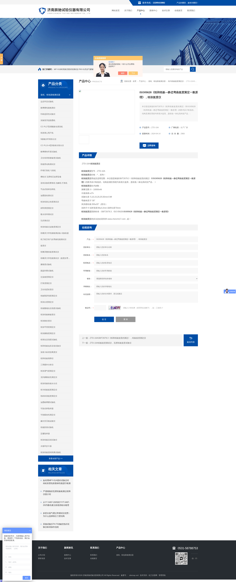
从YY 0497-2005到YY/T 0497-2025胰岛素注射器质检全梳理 (56, 503)
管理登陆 (162, 575)
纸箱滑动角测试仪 (48, 164)
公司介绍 (41, 555)
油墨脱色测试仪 (47, 195)
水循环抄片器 (46, 446)
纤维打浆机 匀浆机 (48, 170)
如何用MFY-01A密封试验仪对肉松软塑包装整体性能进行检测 (57, 481)
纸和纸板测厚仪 (47, 358)
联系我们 (191, 10)
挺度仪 (43, 246)
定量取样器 (45, 434)
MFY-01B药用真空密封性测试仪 (66, 69)
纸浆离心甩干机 (47, 133)
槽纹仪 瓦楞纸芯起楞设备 (51, 177)
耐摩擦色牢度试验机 (49, 152)
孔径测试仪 (45, 221)
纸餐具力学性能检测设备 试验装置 (55, 233)
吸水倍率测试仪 (47, 214)
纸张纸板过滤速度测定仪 (51, 227)
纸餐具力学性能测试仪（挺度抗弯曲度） (56, 258)
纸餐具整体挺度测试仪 (50, 252)
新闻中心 (153, 10)
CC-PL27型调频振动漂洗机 (52, 127)
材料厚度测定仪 (47, 208)
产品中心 (141, 10)
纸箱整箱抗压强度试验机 (51, 308)
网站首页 (116, 10)
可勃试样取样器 (47, 408)
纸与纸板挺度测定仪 (49, 390)
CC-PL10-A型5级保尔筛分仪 (52, 145)
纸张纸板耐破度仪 (48, 314)
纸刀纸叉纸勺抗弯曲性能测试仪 (53, 239)
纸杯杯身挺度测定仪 (49, 396)
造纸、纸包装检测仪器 (50, 95)
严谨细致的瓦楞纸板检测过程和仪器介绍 (57, 492)
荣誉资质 (41, 558)
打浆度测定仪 (46, 283)
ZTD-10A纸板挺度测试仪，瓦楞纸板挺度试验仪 (110, 343)
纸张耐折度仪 (46, 321)
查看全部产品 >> (56, 458)
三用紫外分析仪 (47, 365)
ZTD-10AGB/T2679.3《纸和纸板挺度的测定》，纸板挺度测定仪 (118, 338)
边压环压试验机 (47, 101)
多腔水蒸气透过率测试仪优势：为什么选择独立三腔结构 (57, 514)
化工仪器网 (153, 575)
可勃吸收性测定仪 (48, 415)
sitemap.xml (134, 575)
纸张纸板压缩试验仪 (49, 440)
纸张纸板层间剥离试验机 (51, 452)
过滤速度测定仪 (47, 277)
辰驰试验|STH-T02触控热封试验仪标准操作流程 (56, 525)
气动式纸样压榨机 (48, 189)
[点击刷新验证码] (114, 308)
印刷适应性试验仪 (48, 114)
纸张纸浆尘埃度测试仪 (50, 202)
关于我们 (128, 10)
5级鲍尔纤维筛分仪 (48, 139)
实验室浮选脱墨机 (48, 120)
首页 (134, 81)
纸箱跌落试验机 (47, 427)
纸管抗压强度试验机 (49, 340)
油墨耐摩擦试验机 (48, 402)
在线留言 (178, 10)
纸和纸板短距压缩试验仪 (51, 346)
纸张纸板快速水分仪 (49, 383)
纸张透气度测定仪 (48, 371)
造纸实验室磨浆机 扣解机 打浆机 (54, 183)
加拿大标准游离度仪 (49, 352)
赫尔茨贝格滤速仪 (48, 421)
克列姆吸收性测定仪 (49, 377)
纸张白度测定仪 (47, 302)
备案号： (124, 575)
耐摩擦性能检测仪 (48, 108)
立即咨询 (151, 145)
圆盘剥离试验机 (47, 271)
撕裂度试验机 (46, 264)
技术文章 (166, 10)
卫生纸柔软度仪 (47, 289)
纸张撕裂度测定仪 (48, 333)
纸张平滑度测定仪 (48, 327)
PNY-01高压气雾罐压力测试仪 (90, 69)
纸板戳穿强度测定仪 (49, 296)
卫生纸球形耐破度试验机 (51, 158)
